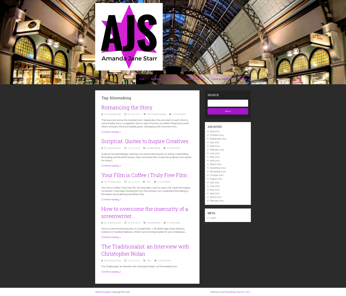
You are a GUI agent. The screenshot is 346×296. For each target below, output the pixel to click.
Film (141, 79)
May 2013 (214, 157)
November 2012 (218, 171)
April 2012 (215, 193)
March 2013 (215, 164)
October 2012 (217, 175)
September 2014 (218, 138)
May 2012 (214, 190)
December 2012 (218, 168)
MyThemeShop (228, 292)
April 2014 (215, 146)
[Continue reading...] (111, 132)
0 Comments (179, 114)
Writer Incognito (103, 292)
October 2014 (217, 135)
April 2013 (215, 160)
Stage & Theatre (221, 79)
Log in (213, 218)
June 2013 (215, 153)
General (156, 79)
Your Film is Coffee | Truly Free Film (144, 175)
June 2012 (215, 186)
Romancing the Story (126, 107)
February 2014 (217, 149)
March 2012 (215, 197)
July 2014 (214, 142)
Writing (242, 79)
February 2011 (217, 200)
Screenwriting (195, 79)
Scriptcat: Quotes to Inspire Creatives (144, 141)
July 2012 (214, 182)
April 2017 (215, 131)
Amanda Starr (114, 114)
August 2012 (216, 179)
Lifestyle (173, 79)
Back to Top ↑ (244, 292)
